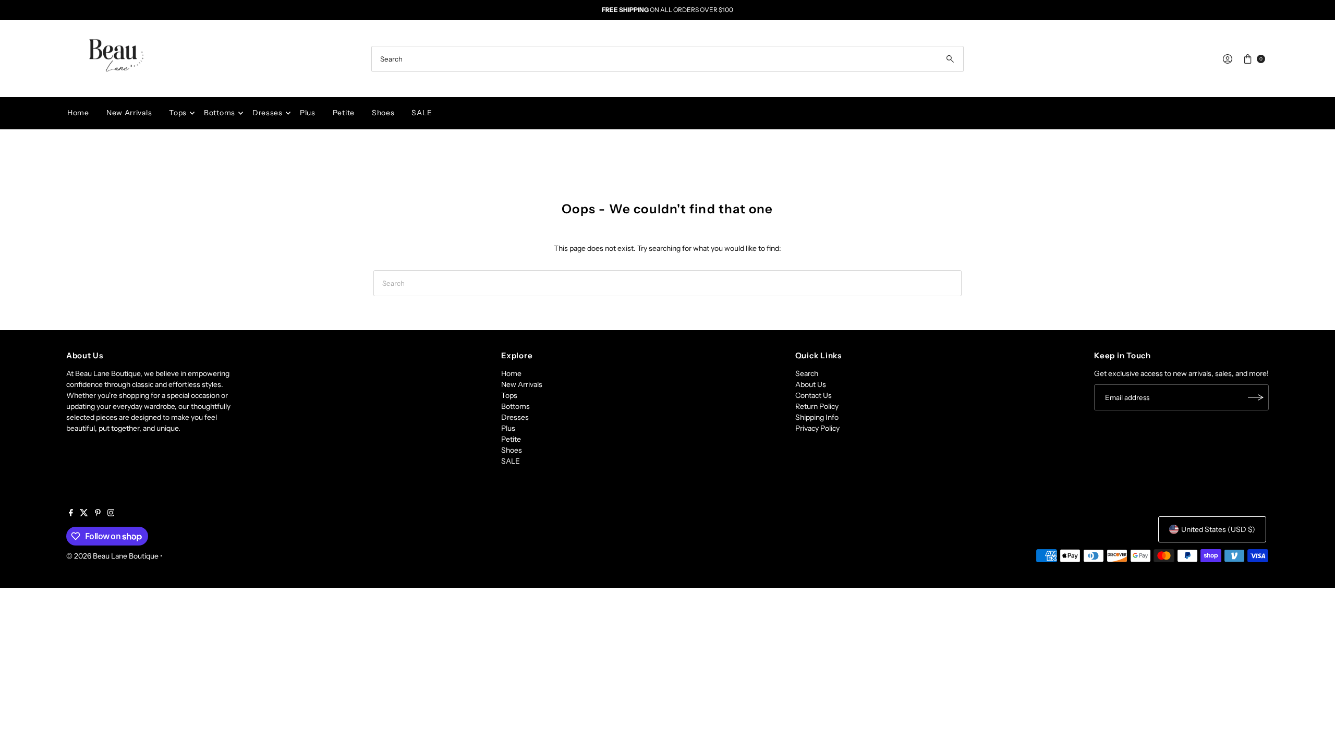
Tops (178, 112)
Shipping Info (817, 417)
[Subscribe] (1256, 397)
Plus (307, 112)
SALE (421, 112)
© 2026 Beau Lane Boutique (112, 556)
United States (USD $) (1218, 529)
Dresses (267, 112)
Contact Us (813, 395)
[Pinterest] (98, 514)
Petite (344, 112)
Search (806, 373)
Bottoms (219, 112)
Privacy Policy (817, 428)
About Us (810, 384)
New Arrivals (129, 112)
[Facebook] (71, 514)
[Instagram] (111, 514)
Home (78, 112)
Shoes (383, 112)
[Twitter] (84, 514)
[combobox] (667, 59)
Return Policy (817, 406)
